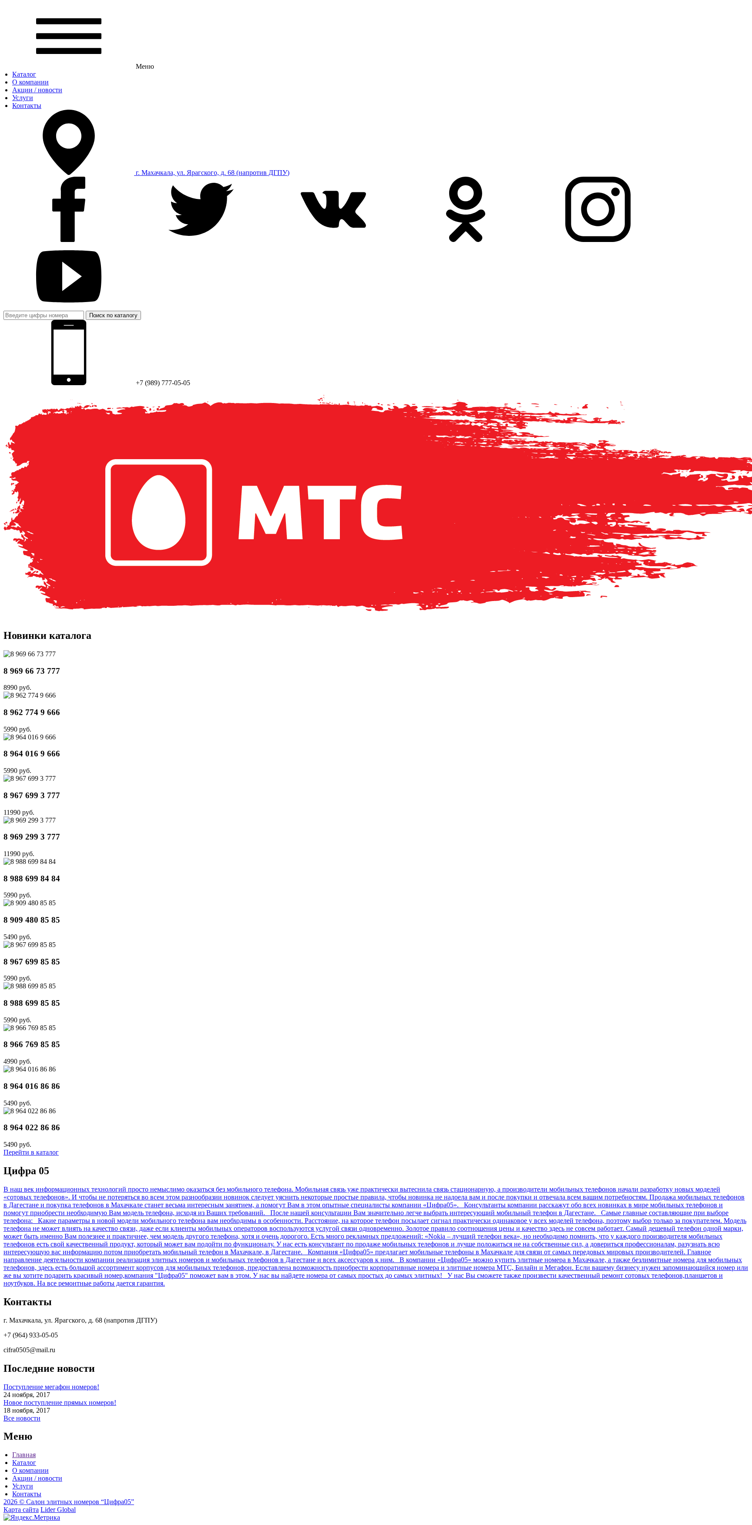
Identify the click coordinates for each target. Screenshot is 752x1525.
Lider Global (58, 1509)
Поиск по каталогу (113, 315)
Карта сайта (21, 1509)
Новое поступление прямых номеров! (59, 1402)
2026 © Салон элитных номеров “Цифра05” (68, 1501)
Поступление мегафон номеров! (51, 1387)
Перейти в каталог (31, 1152)
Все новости (21, 1418)
